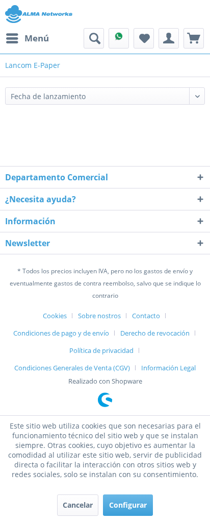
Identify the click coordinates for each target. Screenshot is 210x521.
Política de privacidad (101, 350)
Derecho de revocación (155, 333)
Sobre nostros (99, 315)
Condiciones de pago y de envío (61, 333)
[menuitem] (27, 38)
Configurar (128, 505)
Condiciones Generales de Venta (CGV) (72, 367)
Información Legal (168, 367)
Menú (36, 38)
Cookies (55, 315)
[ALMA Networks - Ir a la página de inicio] (38, 14)
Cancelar (78, 505)
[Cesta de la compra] (193, 38)
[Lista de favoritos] (144, 38)
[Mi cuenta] (169, 38)
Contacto (146, 315)
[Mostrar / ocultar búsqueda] (94, 38)
